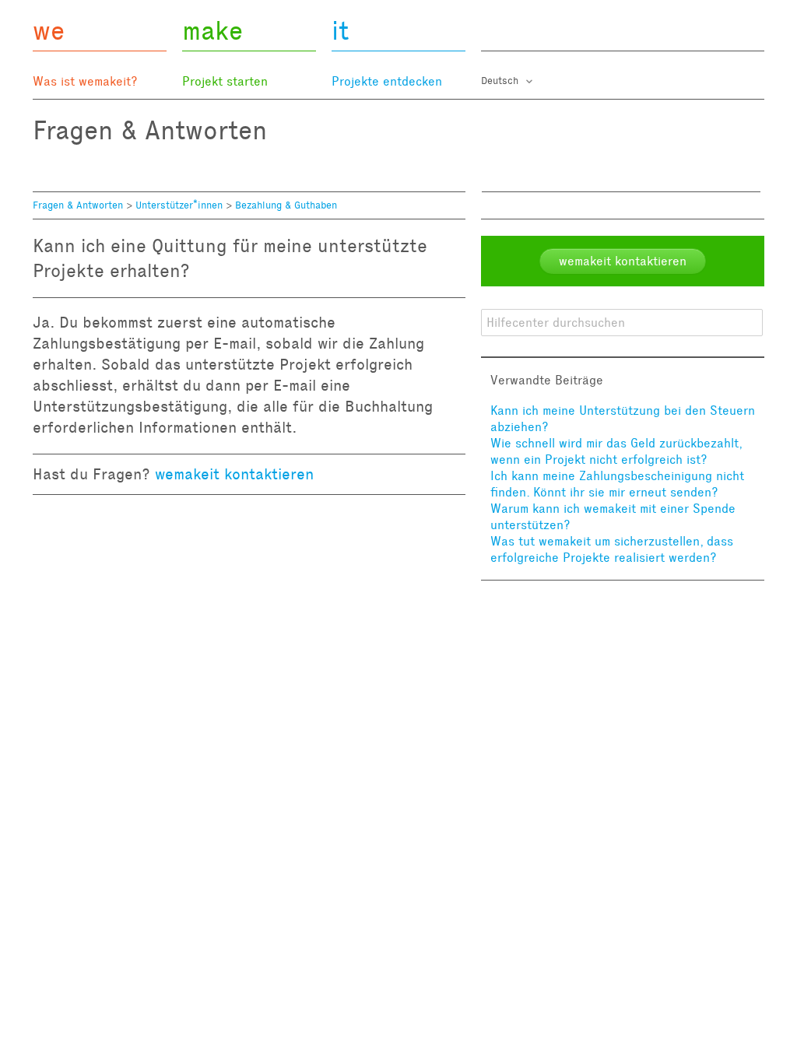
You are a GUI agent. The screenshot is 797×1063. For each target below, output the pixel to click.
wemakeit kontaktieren (234, 474)
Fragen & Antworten (78, 205)
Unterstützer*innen (179, 205)
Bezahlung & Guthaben (286, 205)
